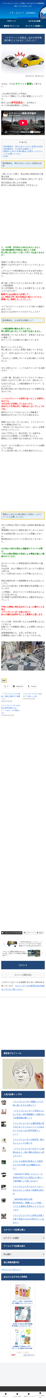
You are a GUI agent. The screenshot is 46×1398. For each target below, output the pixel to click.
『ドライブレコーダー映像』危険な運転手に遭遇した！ (10, 696)
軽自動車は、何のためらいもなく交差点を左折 (23, 146)
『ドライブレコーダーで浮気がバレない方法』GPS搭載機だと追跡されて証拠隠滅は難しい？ (28, 1114)
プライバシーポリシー (11, 1269)
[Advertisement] (23, 216)
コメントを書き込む (23, 975)
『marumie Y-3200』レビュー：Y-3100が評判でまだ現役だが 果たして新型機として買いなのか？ (28, 1177)
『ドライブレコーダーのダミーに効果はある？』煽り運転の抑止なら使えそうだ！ (28, 1152)
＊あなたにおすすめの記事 (13, 933)
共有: (5, 156)
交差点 (41, 933)
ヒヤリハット (30, 933)
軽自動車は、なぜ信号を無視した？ (18, 149)
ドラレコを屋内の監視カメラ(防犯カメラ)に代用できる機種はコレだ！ (28, 1164)
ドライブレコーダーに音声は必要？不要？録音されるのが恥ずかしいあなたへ (28, 1219)
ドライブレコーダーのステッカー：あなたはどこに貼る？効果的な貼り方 (28, 1190)
